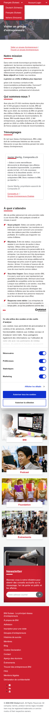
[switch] (42, 361)
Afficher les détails (33, 386)
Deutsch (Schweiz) (14, 7)
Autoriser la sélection (24, 403)
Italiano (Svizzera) (14, 17)
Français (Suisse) (13, 12)
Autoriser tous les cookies (24, 394)
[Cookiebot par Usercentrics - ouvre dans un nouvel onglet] (35, 310)
